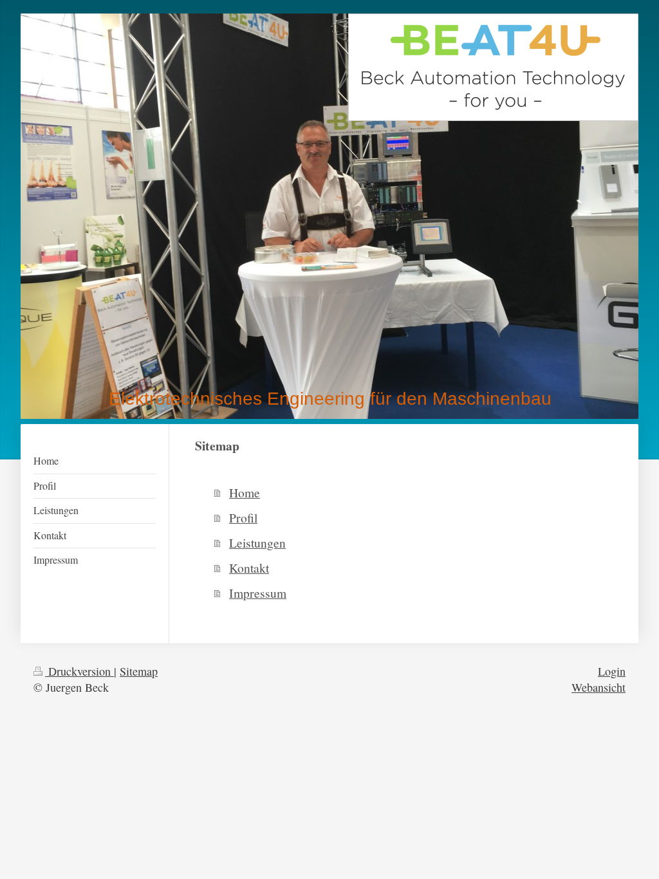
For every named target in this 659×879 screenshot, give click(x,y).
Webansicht (598, 687)
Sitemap (139, 671)
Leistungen (257, 542)
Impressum (257, 592)
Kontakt (249, 567)
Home (244, 492)
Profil (243, 517)
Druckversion (79, 671)
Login (612, 671)
